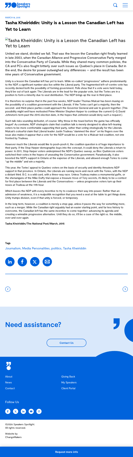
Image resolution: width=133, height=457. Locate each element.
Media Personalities (36, 248)
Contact (10, 388)
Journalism (13, 248)
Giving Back (68, 376)
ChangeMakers (13, 437)
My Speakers (69, 382)
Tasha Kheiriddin (15, 223)
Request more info (66, 451)
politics (56, 248)
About (8, 376)
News (8, 382)
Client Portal (68, 388)
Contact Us (66, 342)
